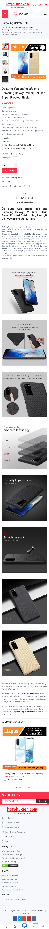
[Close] (46, 426)
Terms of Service (23, 486)
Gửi (24, 493)
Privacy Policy (39, 483)
